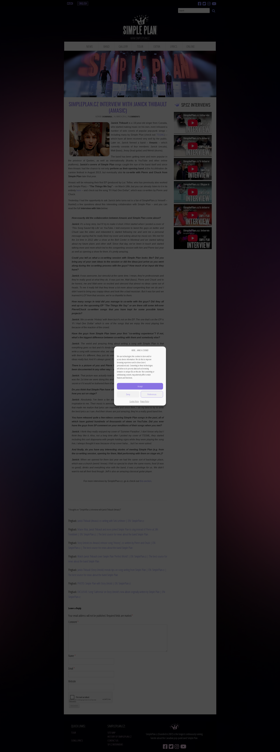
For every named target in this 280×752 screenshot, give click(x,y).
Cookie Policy (134, 401)
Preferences (151, 394)
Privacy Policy (144, 401)
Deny (128, 394)
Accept (140, 386)
